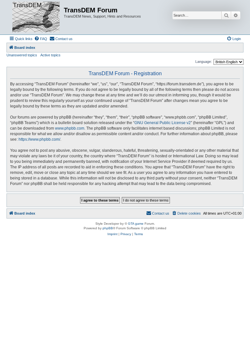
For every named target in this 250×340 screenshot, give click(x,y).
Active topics (50, 55)
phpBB (108, 228)
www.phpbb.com (69, 128)
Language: (203, 62)
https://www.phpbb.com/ (39, 139)
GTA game (136, 223)
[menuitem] (40, 39)
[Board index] (36, 17)
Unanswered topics (22, 55)
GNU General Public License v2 (162, 122)
